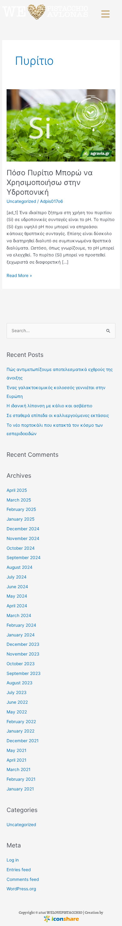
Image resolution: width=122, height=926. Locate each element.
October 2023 (21, 663)
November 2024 (23, 538)
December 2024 (23, 528)
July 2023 (17, 692)
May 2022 (17, 711)
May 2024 (17, 596)
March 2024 (19, 615)
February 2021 (21, 779)
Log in (13, 859)
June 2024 (17, 586)
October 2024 (21, 548)
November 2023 (23, 653)
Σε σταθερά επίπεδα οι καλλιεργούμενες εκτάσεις (58, 415)
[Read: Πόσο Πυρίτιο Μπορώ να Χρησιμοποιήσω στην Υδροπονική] (61, 125)
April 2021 (16, 760)
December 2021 (22, 740)
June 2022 (17, 702)
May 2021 (16, 750)
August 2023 (20, 682)
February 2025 (21, 509)
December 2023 (23, 644)
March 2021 (18, 769)
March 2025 (19, 499)
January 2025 (20, 519)
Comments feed (23, 879)
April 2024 (17, 605)
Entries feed (19, 869)
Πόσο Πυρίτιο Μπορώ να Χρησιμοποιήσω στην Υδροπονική (50, 182)
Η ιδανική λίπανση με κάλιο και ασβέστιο (49, 405)
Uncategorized (21, 201)
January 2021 (20, 788)
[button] (106, 14)
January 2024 (21, 634)
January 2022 (20, 730)
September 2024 (24, 557)
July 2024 (17, 576)
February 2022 (21, 721)
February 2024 (21, 625)
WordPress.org (21, 888)
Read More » (19, 275)
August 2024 (20, 567)
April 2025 (17, 490)
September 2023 (24, 673)
